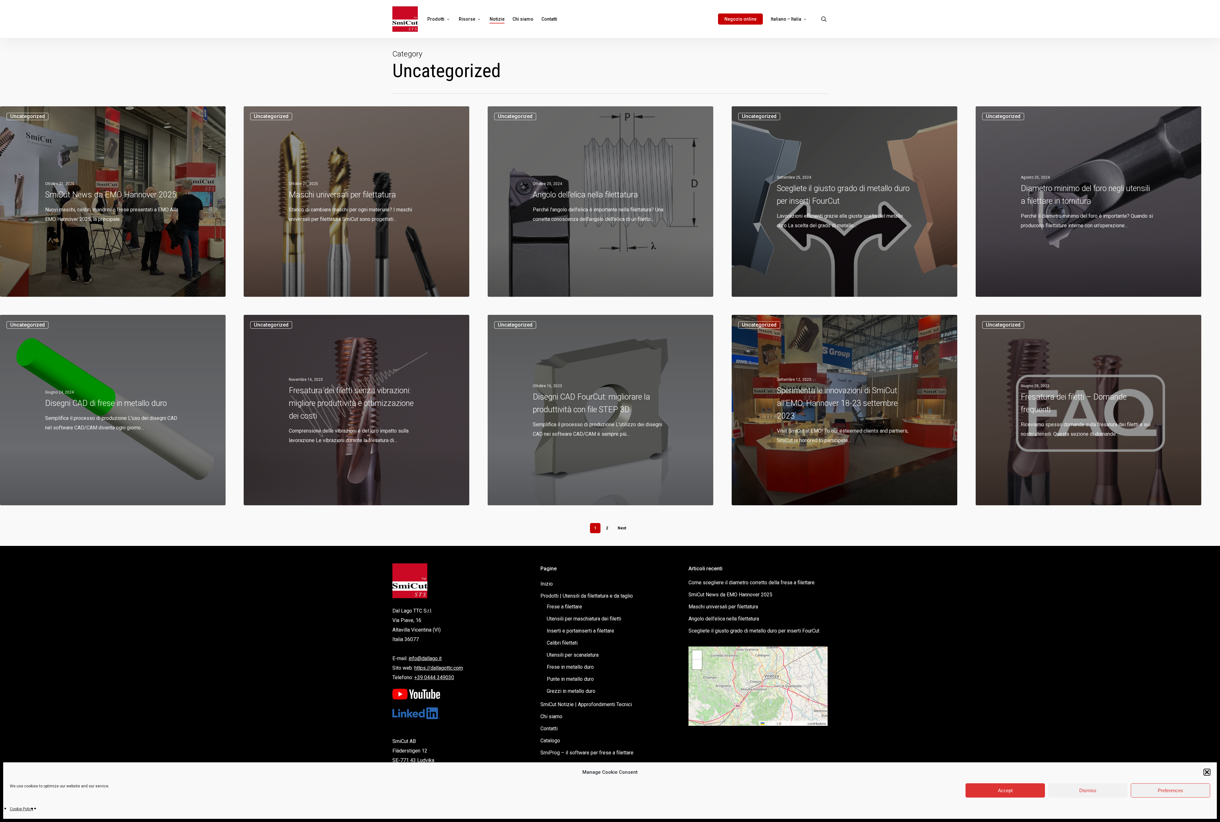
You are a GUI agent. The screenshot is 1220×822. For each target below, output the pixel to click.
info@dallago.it (425, 658)
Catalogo (550, 741)
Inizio (546, 584)
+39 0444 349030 (434, 677)
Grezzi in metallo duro (571, 691)
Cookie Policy (21, 809)
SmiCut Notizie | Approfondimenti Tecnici (586, 704)
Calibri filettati (562, 643)
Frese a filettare (564, 607)
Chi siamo (551, 716)
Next (622, 528)
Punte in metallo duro (570, 679)
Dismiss (1087, 790)
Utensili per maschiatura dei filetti (584, 619)
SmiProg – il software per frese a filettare (587, 753)
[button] (1207, 772)
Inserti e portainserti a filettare (580, 631)
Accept (1005, 790)
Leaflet (770, 723)
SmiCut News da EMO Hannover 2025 (730, 595)
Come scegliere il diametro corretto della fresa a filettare (751, 583)
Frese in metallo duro (570, 667)
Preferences (1170, 790)
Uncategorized (27, 116)
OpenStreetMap (794, 723)
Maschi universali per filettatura (723, 607)
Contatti (549, 729)
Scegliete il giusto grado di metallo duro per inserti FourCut (753, 631)
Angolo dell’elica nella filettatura (723, 619)
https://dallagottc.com (438, 668)
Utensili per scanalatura (573, 655)
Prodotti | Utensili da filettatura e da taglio (586, 596)
